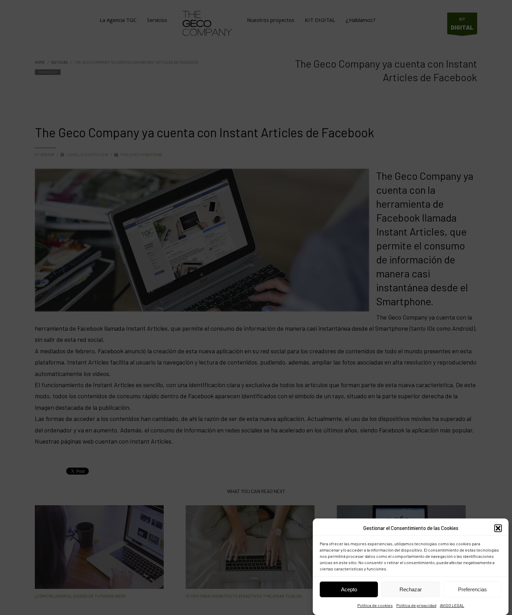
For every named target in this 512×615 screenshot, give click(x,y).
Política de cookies (375, 605)
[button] (498, 528)
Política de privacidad (416, 605)
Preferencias (472, 589)
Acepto (349, 589)
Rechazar (410, 589)
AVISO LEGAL (452, 605)
